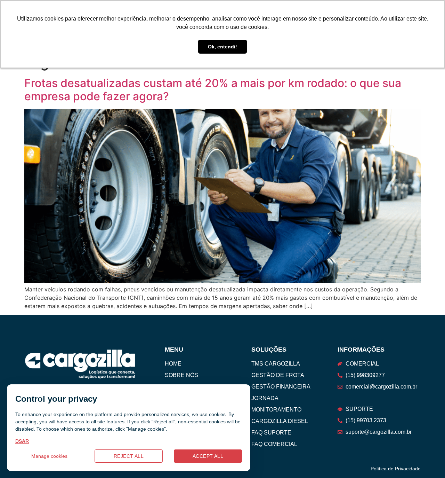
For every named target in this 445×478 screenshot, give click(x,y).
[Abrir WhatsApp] (427, 460)
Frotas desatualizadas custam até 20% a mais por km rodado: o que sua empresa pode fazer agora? (212, 89)
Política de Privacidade (396, 468)
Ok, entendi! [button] (222, 46)
